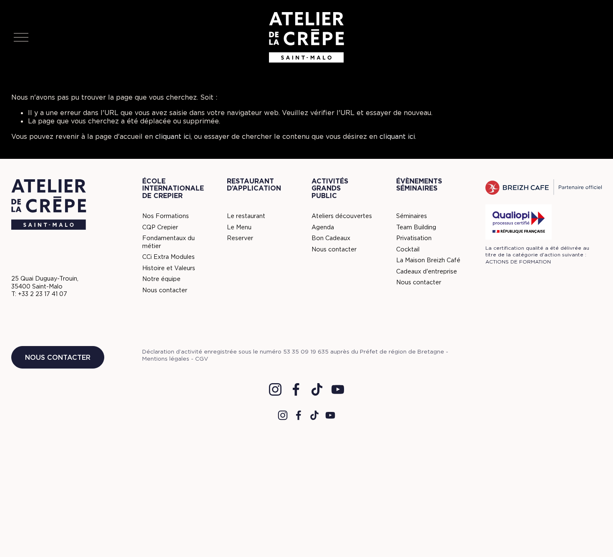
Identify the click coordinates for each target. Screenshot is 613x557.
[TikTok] (317, 389)
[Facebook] (296, 389)
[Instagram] (275, 389)
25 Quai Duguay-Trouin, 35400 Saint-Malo (44, 282)
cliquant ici (173, 136)
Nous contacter (57, 357)
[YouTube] (337, 389)
